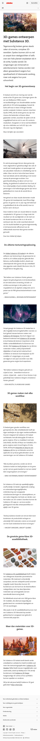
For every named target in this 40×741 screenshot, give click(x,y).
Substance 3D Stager (22, 673)
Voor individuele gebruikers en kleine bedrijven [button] (16, 699)
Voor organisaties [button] (7, 707)
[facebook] (4, 729)
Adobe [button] (5, 715)
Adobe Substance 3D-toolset (15, 253)
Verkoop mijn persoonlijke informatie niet (12, 737)
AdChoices (27, 737)
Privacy (22, 732)
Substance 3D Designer (11, 336)
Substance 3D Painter (19, 346)
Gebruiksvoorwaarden (8, 735)
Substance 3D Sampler (27, 338)
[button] (27, 3)
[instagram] (7, 729)
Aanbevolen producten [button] (9, 720)
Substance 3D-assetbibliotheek (16, 574)
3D (3, 8)
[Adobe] (9, 3)
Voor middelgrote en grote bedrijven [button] (13, 703)
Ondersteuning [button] (7, 711)
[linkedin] (14, 729)
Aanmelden (34, 3)
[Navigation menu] (3, 3)
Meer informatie (16, 685)
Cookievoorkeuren (18, 735)
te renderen (23, 105)
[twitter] (10, 729)
